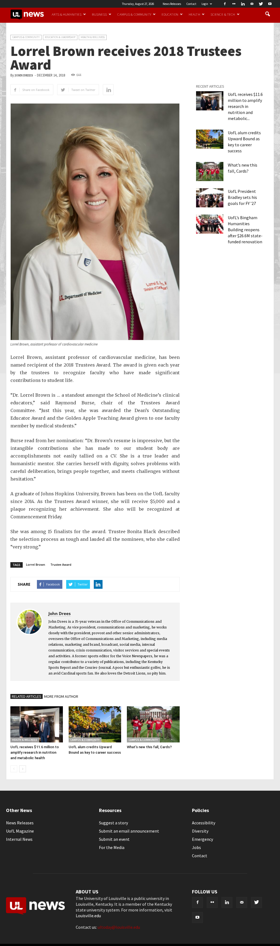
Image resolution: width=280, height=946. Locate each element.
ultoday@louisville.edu (119, 927)
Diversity (200, 831)
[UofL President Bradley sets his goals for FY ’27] (209, 197)
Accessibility (203, 822)
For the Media (111, 847)
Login (205, 4)
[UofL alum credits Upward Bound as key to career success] (95, 724)
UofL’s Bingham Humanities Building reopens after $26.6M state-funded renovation (245, 229)
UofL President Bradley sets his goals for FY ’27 (242, 197)
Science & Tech (223, 14)
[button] (267, 14)
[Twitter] (261, 4)
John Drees (24, 75)
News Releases (172, 4)
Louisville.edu (88, 915)
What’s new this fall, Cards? (149, 747)
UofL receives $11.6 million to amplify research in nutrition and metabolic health (34, 752)
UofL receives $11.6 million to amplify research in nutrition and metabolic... (245, 106)
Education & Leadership (60, 37)
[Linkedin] (243, 4)
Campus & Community (134, 14)
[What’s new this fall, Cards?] (153, 724)
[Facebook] (225, 4)
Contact (191, 4)
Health (194, 14)
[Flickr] (234, 4)
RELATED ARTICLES (26, 696)
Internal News (19, 839)
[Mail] (252, 4)
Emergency (202, 839)
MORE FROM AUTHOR (61, 696)
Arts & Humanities (66, 14)
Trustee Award (61, 564)
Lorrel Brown (35, 564)
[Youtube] (270, 4)
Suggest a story (113, 822)
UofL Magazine (20, 831)
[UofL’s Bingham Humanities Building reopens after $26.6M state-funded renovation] (209, 224)
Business (99, 14)
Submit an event (114, 839)
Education (170, 14)
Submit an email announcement (129, 831)
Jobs (196, 847)
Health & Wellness (93, 37)
